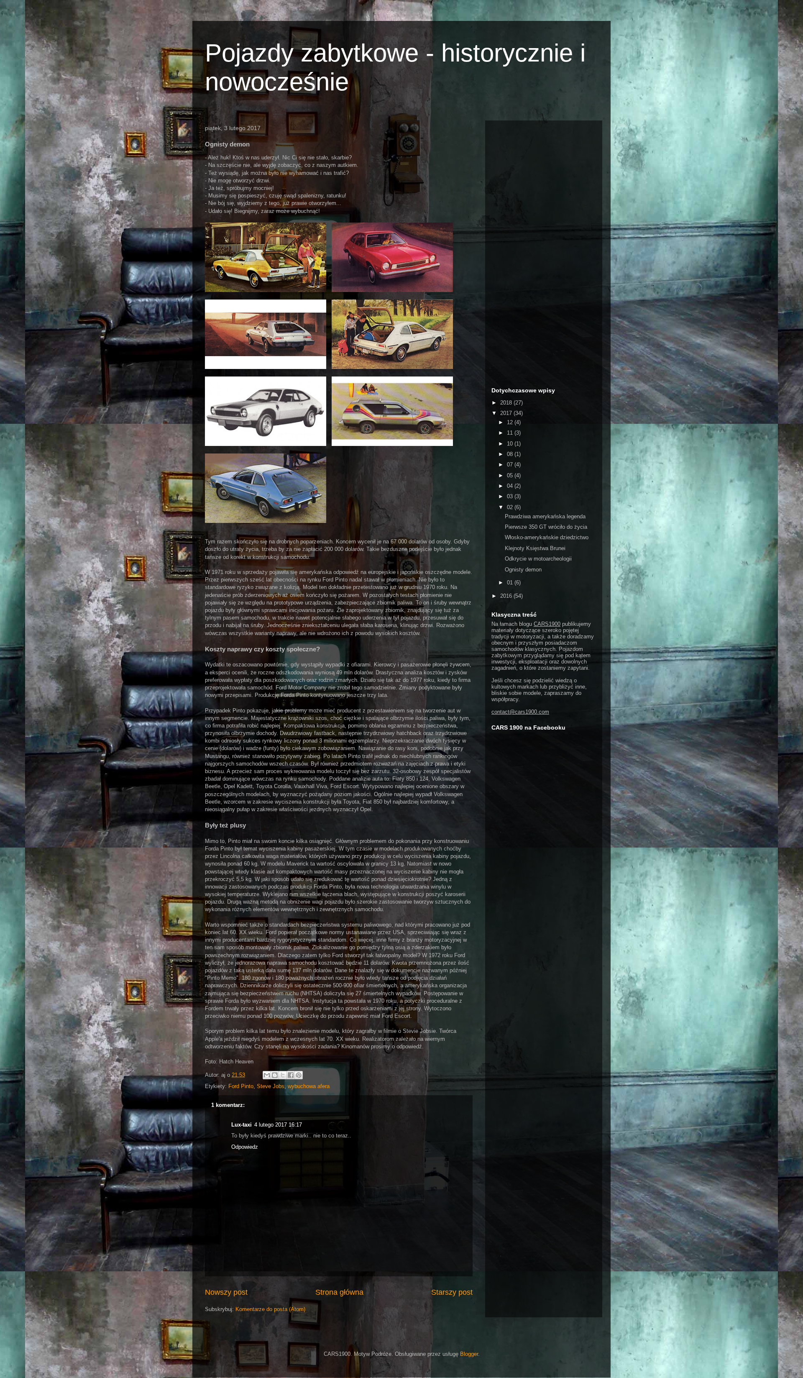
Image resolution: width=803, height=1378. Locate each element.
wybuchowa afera (309, 1086)
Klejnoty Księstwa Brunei (535, 548)
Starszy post (452, 1292)
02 (510, 507)
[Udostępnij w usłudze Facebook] (290, 1075)
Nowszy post (226, 1292)
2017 (507, 413)
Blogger (469, 1354)
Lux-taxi (241, 1125)
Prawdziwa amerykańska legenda (545, 516)
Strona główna (339, 1292)
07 (510, 464)
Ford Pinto (240, 1086)
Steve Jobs (270, 1086)
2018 (507, 403)
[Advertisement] (543, 252)
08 (510, 454)
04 (510, 486)
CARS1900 (547, 624)
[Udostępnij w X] (283, 1075)
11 (510, 433)
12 (510, 422)
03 (510, 496)
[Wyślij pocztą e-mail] (267, 1075)
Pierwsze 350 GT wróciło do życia (546, 527)
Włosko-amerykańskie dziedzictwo (546, 537)
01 (510, 582)
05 (510, 475)
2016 (507, 596)
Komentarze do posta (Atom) (270, 1309)
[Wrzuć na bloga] (275, 1075)
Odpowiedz (244, 1147)
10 (510, 444)
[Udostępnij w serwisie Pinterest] (298, 1075)
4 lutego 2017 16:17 (278, 1125)
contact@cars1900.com (520, 712)
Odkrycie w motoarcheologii (538, 559)
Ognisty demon (523, 569)
